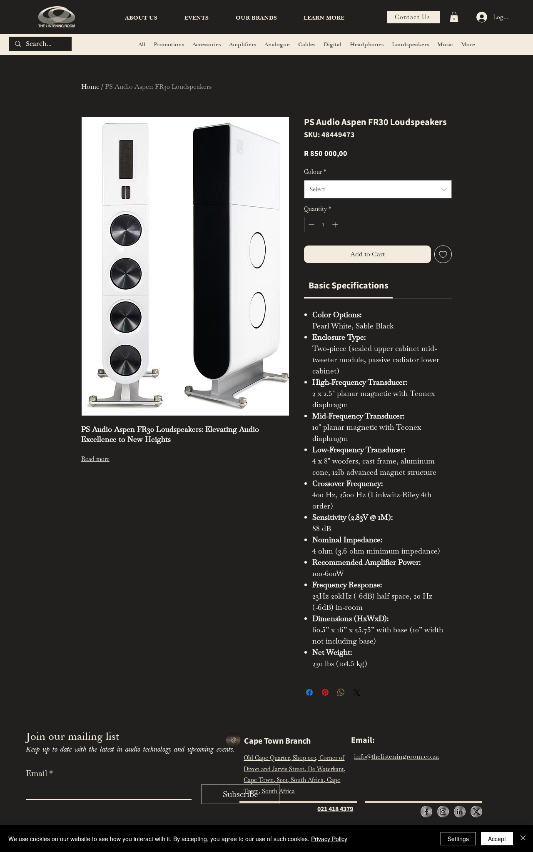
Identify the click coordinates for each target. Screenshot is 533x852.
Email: (363, 740)
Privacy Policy (329, 838)
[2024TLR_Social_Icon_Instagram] (443, 811)
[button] (324, 18)
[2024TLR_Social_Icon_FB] (426, 811)
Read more (95, 459)
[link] (349, 285)
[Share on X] (357, 692)
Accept (497, 838)
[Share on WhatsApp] (341, 692)
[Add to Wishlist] (443, 254)
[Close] (523, 838)
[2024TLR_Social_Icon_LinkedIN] (460, 811)
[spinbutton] (323, 224)
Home (90, 86)
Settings (458, 838)
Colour (315, 171)
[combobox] (378, 189)
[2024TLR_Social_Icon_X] (476, 811)
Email (39, 773)
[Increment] (336, 224)
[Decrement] (310, 224)
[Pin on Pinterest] (325, 692)
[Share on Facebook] (309, 692)
